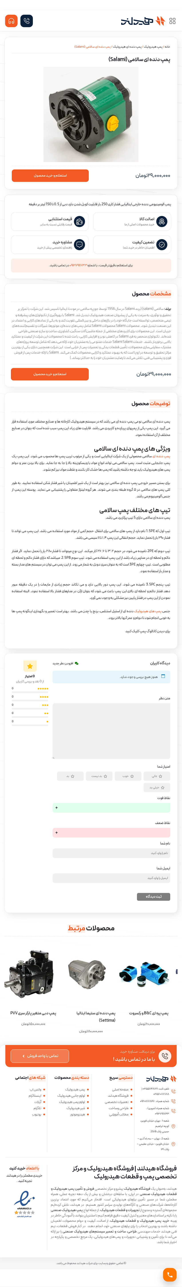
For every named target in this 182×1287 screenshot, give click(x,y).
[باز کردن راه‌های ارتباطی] (170, 1275)
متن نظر (164, 698)
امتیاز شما (163, 766)
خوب (126, 776)
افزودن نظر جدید (63, 663)
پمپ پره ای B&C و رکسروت (148, 1013)
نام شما (165, 843)
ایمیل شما (163, 868)
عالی (154, 776)
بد (67, 776)
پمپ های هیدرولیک (148, 611)
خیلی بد (154, 787)
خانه (167, 47)
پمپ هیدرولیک (153, 47)
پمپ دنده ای (161, 456)
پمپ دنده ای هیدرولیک (127, 47)
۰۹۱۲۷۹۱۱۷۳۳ (78, 265)
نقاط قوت (163, 798)
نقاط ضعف (162, 823)
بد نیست (96, 776)
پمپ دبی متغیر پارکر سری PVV (33, 1013)
